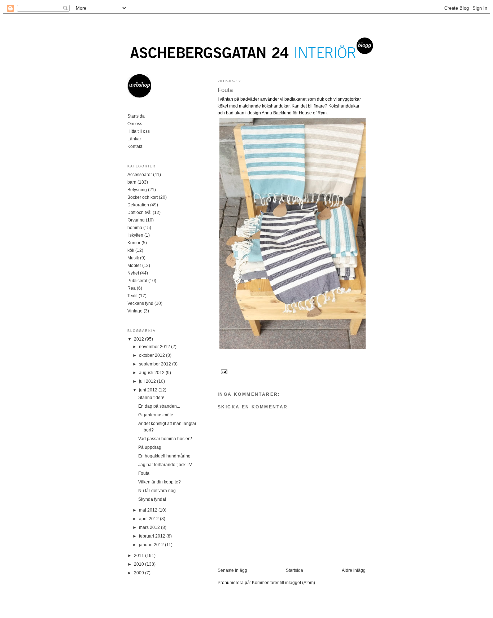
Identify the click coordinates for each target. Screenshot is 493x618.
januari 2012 (152, 544)
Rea (131, 288)
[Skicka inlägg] (223, 371)
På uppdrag (149, 447)
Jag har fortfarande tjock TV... (166, 464)
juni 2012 (148, 390)
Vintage (135, 311)
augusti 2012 (152, 372)
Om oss (134, 123)
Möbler (134, 265)
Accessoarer (139, 174)
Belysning (137, 189)
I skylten (135, 235)
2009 (139, 572)
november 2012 (155, 346)
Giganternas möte (155, 414)
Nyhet (133, 273)
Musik (133, 257)
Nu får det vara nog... (158, 490)
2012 (139, 339)
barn (131, 182)
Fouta (225, 90)
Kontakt (134, 146)
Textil (132, 295)
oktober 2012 (152, 355)
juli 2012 (148, 381)
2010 (139, 564)
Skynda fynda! (152, 499)
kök (130, 250)
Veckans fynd (140, 303)
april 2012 (149, 518)
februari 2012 (152, 536)
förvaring (136, 220)
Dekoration (138, 204)
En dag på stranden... (159, 406)
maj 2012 (148, 510)
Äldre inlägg (354, 570)
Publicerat (137, 280)
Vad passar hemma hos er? (165, 438)
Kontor (133, 242)
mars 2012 (150, 527)
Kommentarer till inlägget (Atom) (283, 582)
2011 (139, 555)
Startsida (294, 570)
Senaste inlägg (232, 570)
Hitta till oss (138, 131)
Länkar (134, 138)
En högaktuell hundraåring (164, 456)
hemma (134, 227)
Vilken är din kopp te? (159, 482)
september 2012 (155, 364)
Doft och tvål (139, 212)
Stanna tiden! (151, 397)
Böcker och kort (142, 197)
